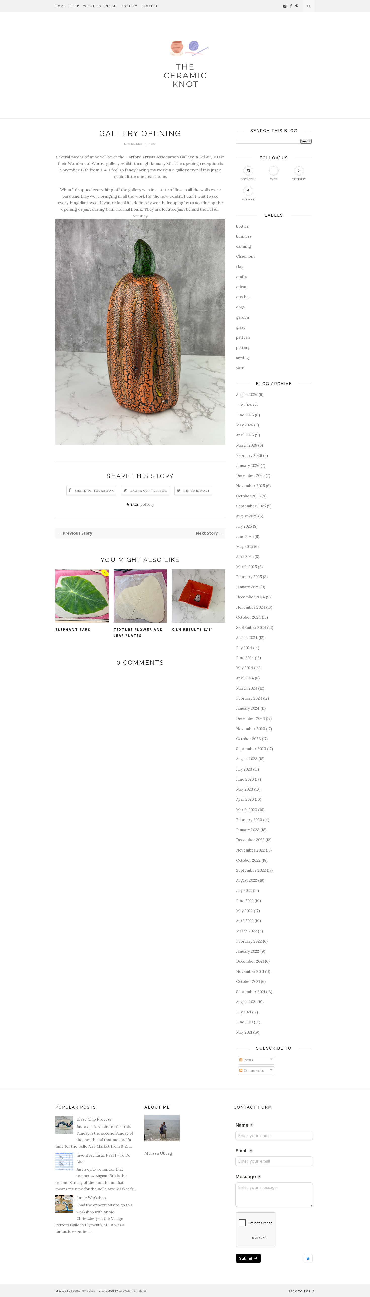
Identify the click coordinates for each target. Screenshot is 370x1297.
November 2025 (250, 485)
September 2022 (251, 870)
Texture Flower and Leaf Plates (138, 632)
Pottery (129, 6)
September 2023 (251, 748)
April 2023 (245, 799)
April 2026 (245, 435)
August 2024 (246, 637)
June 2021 (244, 1022)
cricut (241, 286)
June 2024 (245, 657)
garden (242, 317)
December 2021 (250, 961)
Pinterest (299, 179)
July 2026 (244, 404)
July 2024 (244, 647)
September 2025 (251, 506)
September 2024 (251, 627)
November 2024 (250, 607)
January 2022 (247, 951)
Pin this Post (196, 491)
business (243, 236)
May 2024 (244, 667)
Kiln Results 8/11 (192, 629)
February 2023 (249, 819)
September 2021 (250, 991)
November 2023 (250, 728)
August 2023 (246, 758)
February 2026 (249, 455)
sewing (242, 357)
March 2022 (246, 931)
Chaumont (245, 256)
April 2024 (245, 678)
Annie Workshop (91, 1197)
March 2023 (246, 809)
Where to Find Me (100, 6)
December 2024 (250, 597)
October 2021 (248, 981)
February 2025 (249, 576)
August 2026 (246, 394)
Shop (74, 6)
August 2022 (246, 880)
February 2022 (249, 941)
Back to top (299, 1291)
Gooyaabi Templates (132, 1290)
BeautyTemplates (83, 1290)
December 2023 (250, 718)
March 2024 (246, 688)
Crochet (149, 6)
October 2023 (248, 738)
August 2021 (246, 1001)
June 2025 (245, 536)
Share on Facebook (94, 491)
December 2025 (250, 475)
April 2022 (245, 920)
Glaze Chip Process (93, 1119)
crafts (241, 276)
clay (239, 266)
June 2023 (245, 779)
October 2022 (248, 860)
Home (60, 6)
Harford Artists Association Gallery (159, 156)
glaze (241, 327)
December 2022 (250, 839)
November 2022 (250, 850)
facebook (248, 199)
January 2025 (247, 587)
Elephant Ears (72, 629)
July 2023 (244, 769)
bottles (242, 226)
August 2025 (246, 516)
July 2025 (244, 526)
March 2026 (246, 445)
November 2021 (250, 971)
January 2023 (248, 829)
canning (243, 246)
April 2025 (245, 556)
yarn (240, 367)
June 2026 (245, 415)
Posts (247, 1060)
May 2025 (244, 546)
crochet (243, 296)
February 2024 (249, 698)
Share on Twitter (148, 491)
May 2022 (244, 910)
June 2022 (245, 900)
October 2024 (248, 617)
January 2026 (248, 465)
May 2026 (244, 425)
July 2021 (243, 1012)
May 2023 (244, 789)
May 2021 (244, 1032)
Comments (253, 1070)
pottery (147, 504)
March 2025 (246, 566)
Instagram (248, 179)
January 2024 (248, 708)
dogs (240, 307)
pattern (243, 337)
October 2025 (248, 496)
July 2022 (244, 890)
